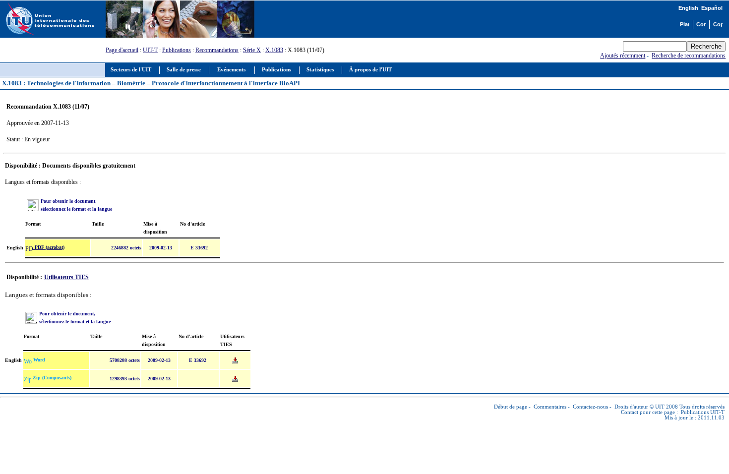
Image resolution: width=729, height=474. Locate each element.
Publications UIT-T (703, 412)
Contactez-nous (590, 407)
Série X (252, 50)
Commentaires (550, 407)
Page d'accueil (122, 50)
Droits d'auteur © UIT (639, 407)
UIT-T (150, 50)
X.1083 (274, 50)
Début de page (510, 407)
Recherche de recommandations (689, 55)
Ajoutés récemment (622, 55)
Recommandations (217, 50)
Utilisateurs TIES (66, 277)
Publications (176, 50)
